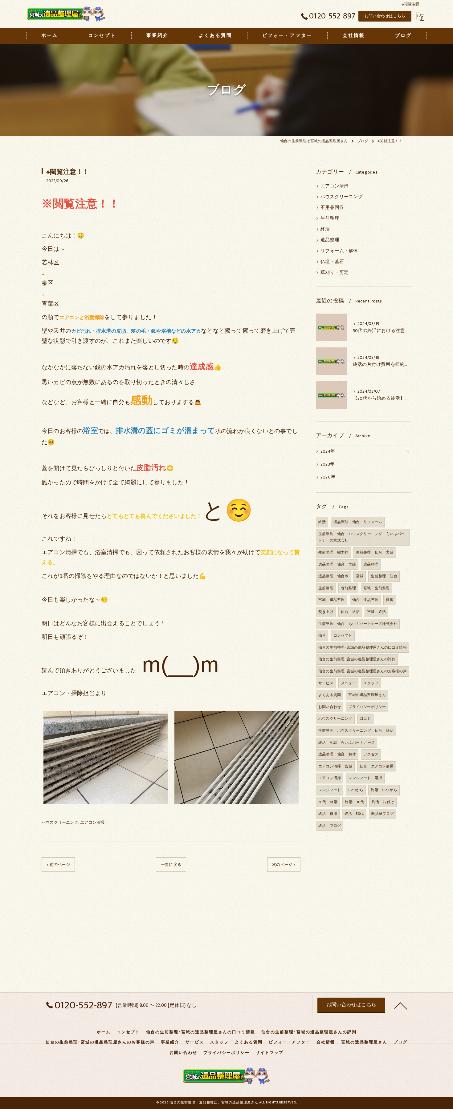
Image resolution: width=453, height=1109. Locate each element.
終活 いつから (384, 790)
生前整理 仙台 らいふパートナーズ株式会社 (357, 624)
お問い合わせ (329, 707)
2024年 (327, 451)
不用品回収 (332, 207)
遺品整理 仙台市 (333, 576)
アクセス (370, 754)
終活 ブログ (329, 826)
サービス (325, 683)
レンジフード (329, 790)
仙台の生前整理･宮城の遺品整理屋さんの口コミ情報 (362, 647)
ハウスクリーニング (60, 822)
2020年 (327, 477)
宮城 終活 (376, 612)
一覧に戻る (171, 864)
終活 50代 (354, 814)
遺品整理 (329, 240)
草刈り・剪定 (334, 272)
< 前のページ (58, 864)
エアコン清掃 (92, 822)
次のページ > (283, 864)
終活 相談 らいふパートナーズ (346, 742)
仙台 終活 (350, 612)
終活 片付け (383, 802)
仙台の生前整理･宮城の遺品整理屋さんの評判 (356, 659)
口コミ (365, 718)
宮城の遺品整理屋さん (367, 695)
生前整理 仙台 (384, 576)
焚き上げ (325, 612)
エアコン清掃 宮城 (335, 766)
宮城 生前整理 (376, 588)
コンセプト (342, 635)
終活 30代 (354, 802)
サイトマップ (270, 1052)
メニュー (348, 683)
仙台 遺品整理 (365, 600)
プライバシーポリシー (367, 707)
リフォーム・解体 (339, 251)
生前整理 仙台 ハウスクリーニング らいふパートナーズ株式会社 (361, 537)
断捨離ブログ (382, 814)
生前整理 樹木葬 (333, 552)
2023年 (327, 464)
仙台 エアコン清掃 (377, 766)
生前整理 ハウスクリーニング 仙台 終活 (356, 730)
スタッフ (370, 683)
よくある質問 (329, 695)
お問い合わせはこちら (385, 16)
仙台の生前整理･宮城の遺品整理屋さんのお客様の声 (362, 671)
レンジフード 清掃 (365, 778)
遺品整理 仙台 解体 (337, 754)
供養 (389, 600)
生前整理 (329, 218)
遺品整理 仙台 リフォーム (357, 522)
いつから (355, 790)
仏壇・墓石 (332, 262)
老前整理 (348, 588)
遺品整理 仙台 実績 (337, 564)
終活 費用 (327, 814)
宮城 (359, 576)
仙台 (322, 635)
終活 (325, 229)
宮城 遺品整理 (331, 600)
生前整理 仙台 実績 (375, 552)
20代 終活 (327, 802)
